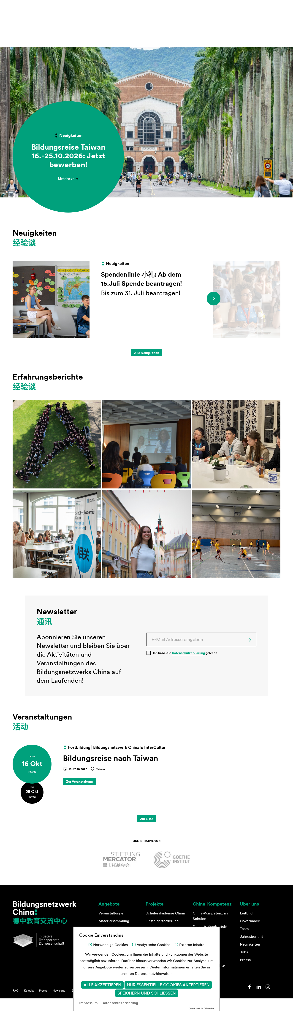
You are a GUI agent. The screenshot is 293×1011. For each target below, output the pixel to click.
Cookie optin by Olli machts (201, 1008)
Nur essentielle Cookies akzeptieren (168, 984)
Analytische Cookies (153, 945)
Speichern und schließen (146, 993)
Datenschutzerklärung (188, 653)
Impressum (88, 1002)
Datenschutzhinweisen (154, 973)
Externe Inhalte (191, 945)
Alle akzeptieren (102, 984)
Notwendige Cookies (110, 945)
